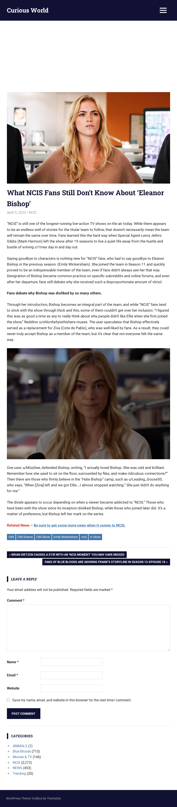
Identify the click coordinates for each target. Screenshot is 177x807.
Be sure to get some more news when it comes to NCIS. (79, 525)
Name (13, 662)
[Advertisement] (88, 53)
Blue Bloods (22, 751)
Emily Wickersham (66, 537)
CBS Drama (25, 537)
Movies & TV (22, 757)
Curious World (28, 10)
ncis (84, 537)
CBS (11, 537)
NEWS (17, 768)
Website (13, 688)
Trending (19, 773)
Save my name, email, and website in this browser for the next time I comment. (71, 700)
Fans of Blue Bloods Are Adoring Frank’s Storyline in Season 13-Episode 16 (104, 562)
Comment (15, 600)
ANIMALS (20, 746)
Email (12, 675)
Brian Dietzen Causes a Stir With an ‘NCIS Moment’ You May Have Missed (67, 555)
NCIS (32, 212)
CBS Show (43, 537)
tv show (95, 537)
